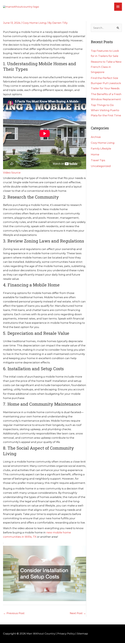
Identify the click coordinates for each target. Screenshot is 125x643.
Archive (96, 137)
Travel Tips (98, 160)
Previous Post (14, 613)
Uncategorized (101, 166)
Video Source (12, 172)
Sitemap (82, 633)
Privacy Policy (66, 633)
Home (95, 154)
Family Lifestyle (101, 148)
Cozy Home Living (34, 22)
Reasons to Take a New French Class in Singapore (106, 67)
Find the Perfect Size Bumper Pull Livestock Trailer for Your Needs (106, 83)
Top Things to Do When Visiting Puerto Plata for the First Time (106, 110)
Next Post (78, 613)
